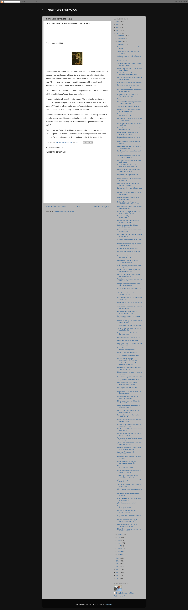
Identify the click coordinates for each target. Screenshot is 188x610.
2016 (118, 569)
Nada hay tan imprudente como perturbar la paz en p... (128, 397)
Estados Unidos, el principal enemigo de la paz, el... (126, 462)
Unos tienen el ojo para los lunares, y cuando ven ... (129, 280)
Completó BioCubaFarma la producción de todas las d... (127, 165)
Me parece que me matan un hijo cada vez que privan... (128, 466)
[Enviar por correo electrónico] (84, 142)
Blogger (109, 604)
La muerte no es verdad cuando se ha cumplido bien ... (129, 425)
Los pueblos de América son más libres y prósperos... (128, 406)
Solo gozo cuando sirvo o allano (128, 106)
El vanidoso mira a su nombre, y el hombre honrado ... (129, 530)
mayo (120, 543)
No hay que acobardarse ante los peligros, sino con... (128, 411)
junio (119, 540)
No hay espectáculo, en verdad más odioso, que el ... (129, 78)
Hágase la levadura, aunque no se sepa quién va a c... (129, 506)
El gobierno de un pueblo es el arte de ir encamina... (129, 392)
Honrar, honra (122, 61)
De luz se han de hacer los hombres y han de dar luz (129, 90)
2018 (118, 564)
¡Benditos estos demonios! (126, 503)
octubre (120, 41)
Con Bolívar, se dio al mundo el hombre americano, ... (128, 184)
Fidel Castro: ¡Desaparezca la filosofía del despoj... (127, 133)
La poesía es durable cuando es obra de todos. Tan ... (128, 212)
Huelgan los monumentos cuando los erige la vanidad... (128, 170)
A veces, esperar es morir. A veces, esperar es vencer (129, 240)
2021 (118, 33)
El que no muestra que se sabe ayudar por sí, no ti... (128, 221)
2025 (118, 24)
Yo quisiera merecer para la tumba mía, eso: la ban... (129, 64)
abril (119, 546)
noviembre (121, 38)
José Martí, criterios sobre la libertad (129, 82)
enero (120, 554)
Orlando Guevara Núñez (124, 593)
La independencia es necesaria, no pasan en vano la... (129, 471)
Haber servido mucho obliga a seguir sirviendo (127, 226)
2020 (118, 558)
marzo (120, 549)
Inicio (79, 206)
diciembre (121, 36)
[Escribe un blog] (86, 142)
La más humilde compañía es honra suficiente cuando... (129, 189)
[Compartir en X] (88, 142)
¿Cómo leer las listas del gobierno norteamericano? (129, 443)
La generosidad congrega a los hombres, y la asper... (128, 86)
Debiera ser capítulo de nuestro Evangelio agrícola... (128, 261)
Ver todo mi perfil (119, 596)
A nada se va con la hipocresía (127, 248)
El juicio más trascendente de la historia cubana (128, 198)
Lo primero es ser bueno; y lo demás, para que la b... (127, 520)
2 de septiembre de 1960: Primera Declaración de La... (129, 516)
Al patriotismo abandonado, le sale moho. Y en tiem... (129, 434)
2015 (118, 572)
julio (119, 537)
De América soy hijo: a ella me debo (129, 377)
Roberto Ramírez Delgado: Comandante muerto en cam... (128, 203)
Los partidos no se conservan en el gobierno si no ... (129, 420)
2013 (118, 578)
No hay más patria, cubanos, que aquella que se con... (128, 275)
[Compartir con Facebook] (90, 142)
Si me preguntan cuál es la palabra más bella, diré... (129, 329)
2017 (118, 567)
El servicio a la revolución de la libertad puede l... (127, 175)
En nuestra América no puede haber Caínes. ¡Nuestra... (129, 102)
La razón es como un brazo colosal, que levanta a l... (129, 193)
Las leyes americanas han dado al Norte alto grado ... (129, 147)
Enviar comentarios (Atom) (64, 211)
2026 (118, 22)
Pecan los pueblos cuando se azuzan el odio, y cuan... (127, 312)
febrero (120, 551)
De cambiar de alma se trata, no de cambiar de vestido (129, 119)
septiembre (122, 44)
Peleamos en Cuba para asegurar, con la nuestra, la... (129, 110)
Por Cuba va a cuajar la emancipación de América (127, 359)
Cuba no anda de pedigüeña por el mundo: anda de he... (129, 57)
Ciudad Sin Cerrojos (59, 10)
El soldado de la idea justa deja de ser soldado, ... (129, 457)
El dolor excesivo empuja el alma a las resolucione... (129, 244)
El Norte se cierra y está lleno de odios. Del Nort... (128, 402)
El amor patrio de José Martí (127, 352)
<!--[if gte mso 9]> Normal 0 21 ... (129, 355)
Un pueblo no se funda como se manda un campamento (128, 348)
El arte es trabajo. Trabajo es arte (128, 337)
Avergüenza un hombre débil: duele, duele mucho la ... (129, 307)
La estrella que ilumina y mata (127, 340)
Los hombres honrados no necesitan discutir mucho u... (128, 73)
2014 (118, 575)
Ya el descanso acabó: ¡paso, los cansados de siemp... (128, 156)
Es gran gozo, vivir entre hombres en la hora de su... (129, 368)
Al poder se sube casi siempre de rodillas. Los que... (128, 294)
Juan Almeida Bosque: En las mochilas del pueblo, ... (127, 363)
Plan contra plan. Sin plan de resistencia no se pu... (127, 388)
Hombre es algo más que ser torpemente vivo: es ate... (127, 383)
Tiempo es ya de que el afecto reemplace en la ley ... (127, 476)
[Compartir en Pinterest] (92, 142)
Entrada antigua (101, 206)
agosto (120, 534)
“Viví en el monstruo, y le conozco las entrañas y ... (129, 485)
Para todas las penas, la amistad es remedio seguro (129, 207)
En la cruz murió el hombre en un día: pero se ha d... (128, 114)
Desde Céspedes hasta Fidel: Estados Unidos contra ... (127, 525)
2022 (118, 30)
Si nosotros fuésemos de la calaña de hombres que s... (129, 128)
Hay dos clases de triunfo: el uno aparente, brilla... (128, 333)
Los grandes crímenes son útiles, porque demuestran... (128, 284)
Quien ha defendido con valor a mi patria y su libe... (129, 266)
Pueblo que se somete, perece (127, 99)
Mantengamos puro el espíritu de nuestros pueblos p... (128, 270)
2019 (118, 561)
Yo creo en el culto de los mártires (129, 325)
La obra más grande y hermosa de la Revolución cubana (129, 448)
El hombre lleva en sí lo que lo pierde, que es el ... (127, 511)
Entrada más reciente (56, 206)
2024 (118, 27)
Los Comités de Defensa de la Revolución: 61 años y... (127, 95)
